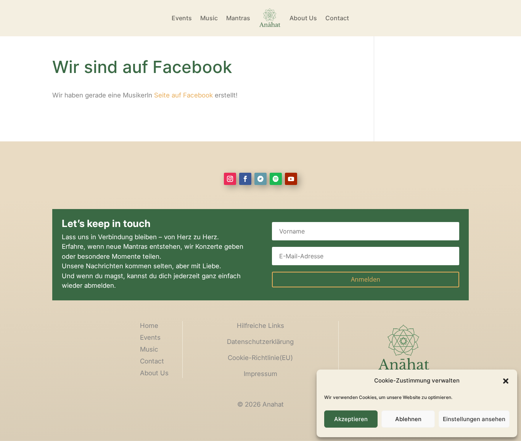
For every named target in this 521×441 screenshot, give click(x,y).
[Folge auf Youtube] (291, 179)
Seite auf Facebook (183, 95)
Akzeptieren (351, 419)
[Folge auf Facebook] (245, 179)
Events (182, 18)
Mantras (238, 18)
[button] (506, 381)
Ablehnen (408, 419)
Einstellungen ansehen (474, 419)
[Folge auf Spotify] (276, 179)
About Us (303, 18)
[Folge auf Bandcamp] (260, 179)
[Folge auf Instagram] (230, 179)
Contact (337, 18)
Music (209, 18)
